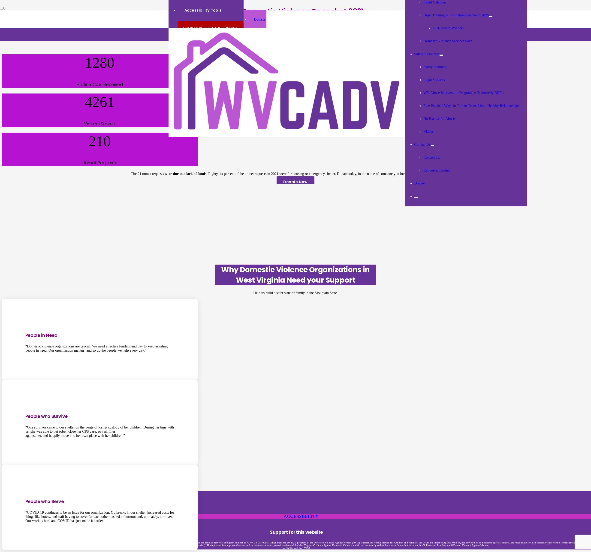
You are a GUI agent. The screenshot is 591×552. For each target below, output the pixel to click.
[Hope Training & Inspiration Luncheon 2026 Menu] (490, 16)
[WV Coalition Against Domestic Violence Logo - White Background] (287, 136)
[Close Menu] (416, 197)
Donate (259, 19)
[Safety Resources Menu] (441, 55)
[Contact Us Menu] (432, 145)
